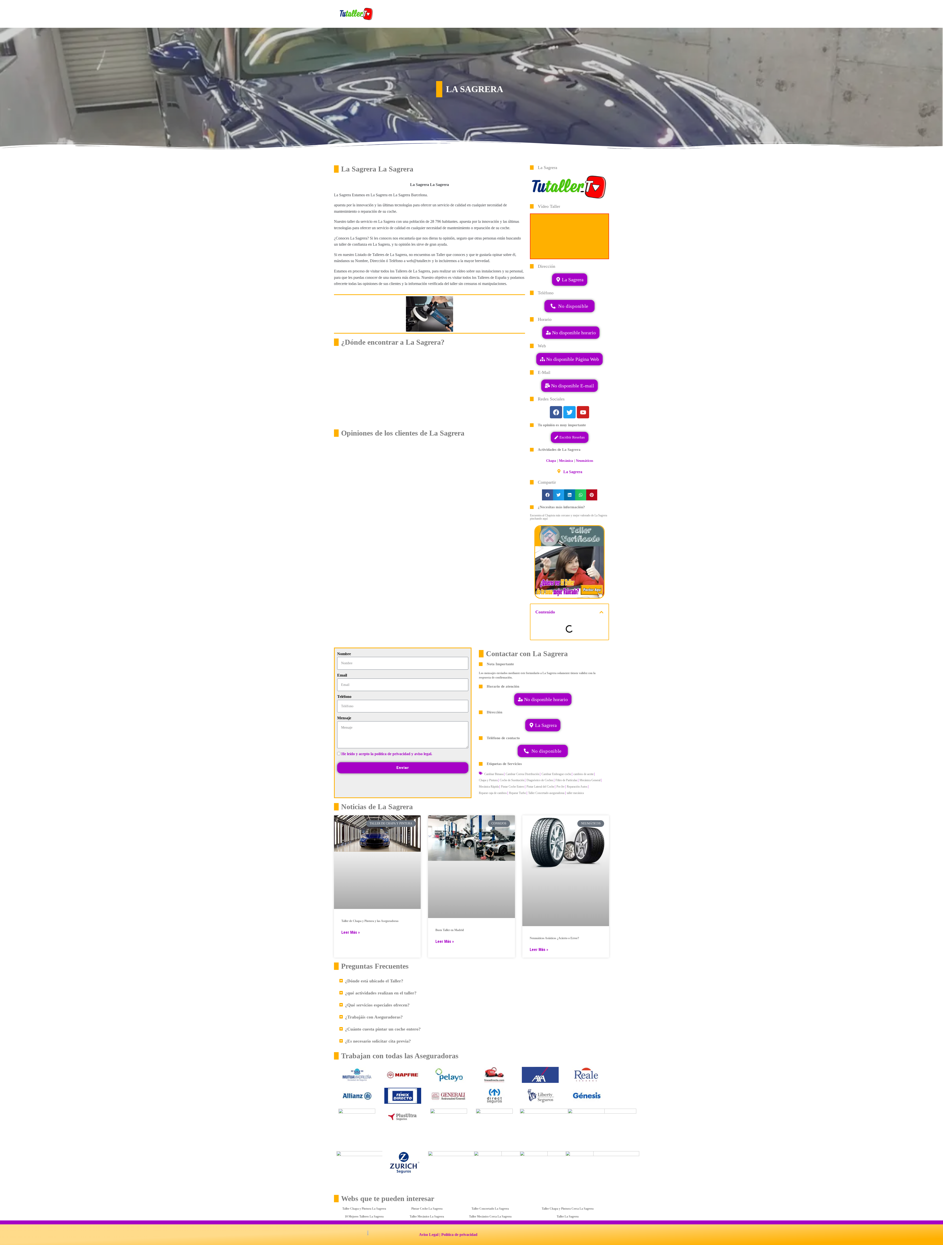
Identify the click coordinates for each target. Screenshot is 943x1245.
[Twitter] (569, 412)
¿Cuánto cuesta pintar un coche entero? (383, 1029)
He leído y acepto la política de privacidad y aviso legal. (386, 754)
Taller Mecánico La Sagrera (427, 1216)
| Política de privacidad (458, 1234)
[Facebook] (556, 412)
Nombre (344, 654)
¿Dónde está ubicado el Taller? (374, 980)
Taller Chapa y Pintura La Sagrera (364, 1208)
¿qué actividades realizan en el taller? (380, 992)
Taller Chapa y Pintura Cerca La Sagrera (568, 1208)
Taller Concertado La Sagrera (490, 1208)
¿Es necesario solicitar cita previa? (378, 1041)
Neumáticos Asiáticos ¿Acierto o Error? (554, 938)
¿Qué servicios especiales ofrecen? (377, 1005)
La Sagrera (572, 472)
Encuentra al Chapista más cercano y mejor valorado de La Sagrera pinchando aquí (568, 517)
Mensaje (344, 718)
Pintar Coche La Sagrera (427, 1208)
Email (342, 675)
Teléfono (344, 696)
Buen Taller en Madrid (449, 930)
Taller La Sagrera (568, 1216)
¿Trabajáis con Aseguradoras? (374, 1017)
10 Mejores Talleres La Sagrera (364, 1216)
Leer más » (350, 932)
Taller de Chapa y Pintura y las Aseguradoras (370, 921)
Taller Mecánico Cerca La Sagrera (490, 1216)
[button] (569, 386)
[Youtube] (583, 412)
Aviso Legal (428, 1234)
